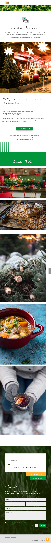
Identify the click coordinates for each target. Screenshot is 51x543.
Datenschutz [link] (13, 537)
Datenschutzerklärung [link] (21, 522)
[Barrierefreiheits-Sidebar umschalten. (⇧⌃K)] (47, 539)
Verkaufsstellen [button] (37, 478)
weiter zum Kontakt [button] (24, 128)
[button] (45, 3)
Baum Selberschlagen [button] (36, 474)
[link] (7, 2)
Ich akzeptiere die (17, 522)
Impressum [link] (7, 537)
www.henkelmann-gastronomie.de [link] (24, 139)
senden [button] (42, 525)
